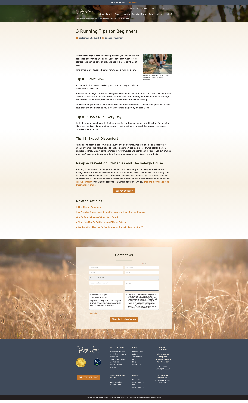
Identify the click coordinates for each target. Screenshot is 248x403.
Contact (154, 8)
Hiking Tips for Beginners (88, 207)
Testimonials (137, 357)
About (169, 14)
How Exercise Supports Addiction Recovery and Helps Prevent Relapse (110, 212)
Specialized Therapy (139, 14)
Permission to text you (99, 297)
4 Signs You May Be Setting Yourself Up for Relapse (101, 222)
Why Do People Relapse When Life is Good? (97, 217)
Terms (95, 313)
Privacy (91, 313)
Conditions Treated (113, 14)
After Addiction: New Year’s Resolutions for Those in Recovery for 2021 (111, 227)
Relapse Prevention (103, 18)
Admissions (160, 14)
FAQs (134, 359)
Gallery (152, 14)
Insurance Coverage (117, 364)
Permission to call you (99, 294)
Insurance (134, 8)
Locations (100, 14)
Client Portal (166, 8)
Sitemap (158, 397)
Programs (126, 14)
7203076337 (131, 2)
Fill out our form (84, 182)
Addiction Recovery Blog (88, 18)
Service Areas (137, 352)
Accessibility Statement (149, 397)
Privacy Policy (124, 397)
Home (78, 18)
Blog (134, 362)
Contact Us (136, 364)
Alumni (144, 8)
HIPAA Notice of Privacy (135, 397)
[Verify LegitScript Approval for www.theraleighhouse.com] (97, 365)
